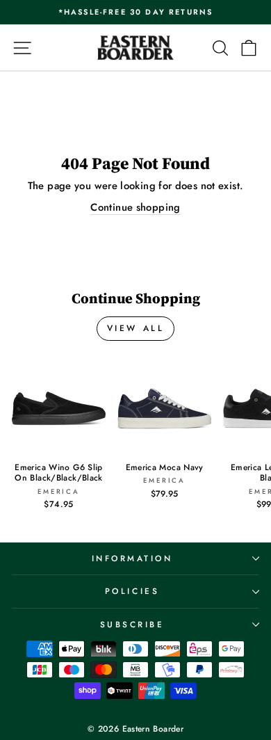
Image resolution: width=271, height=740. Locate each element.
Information (132, 558)
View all (136, 328)
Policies (132, 591)
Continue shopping (135, 207)
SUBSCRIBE (132, 624)
